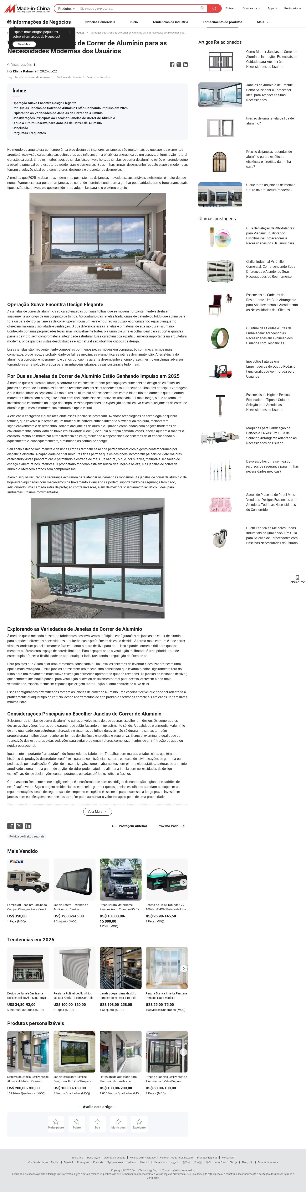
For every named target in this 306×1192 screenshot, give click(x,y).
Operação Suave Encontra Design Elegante (44, 103)
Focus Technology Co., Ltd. (146, 1170)
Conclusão (20, 128)
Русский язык (115, 1162)
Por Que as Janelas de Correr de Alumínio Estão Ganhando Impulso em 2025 (70, 108)
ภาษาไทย (220, 1162)
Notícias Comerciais (100, 22)
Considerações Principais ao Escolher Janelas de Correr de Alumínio (63, 118)
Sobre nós (77, 1157)
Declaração (93, 1157)
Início (134, 22)
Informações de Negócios (41, 22)
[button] (202, 8)
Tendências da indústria (170, 22)
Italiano (131, 1162)
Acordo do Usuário (114, 1157)
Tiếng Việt (247, 1162)
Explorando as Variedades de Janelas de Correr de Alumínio (57, 113)
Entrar (230, 8)
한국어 (186, 1162)
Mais (261, 22)
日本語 (198, 1162)
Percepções (228, 1157)
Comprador (250, 8)
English (55, 1162)
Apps (270, 8)
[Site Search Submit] (214, 8)
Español (68, 1162)
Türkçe (233, 1162)
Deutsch (144, 1162)
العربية (174, 1162)
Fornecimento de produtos (222, 22)
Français (98, 1162)
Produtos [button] (65, 8)
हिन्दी (208, 1162)
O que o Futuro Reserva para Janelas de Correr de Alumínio (57, 123)
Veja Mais (24, 44)
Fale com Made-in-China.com (176, 1157)
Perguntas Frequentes (29, 133)
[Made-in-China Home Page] (27, 8)
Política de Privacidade (142, 1157)
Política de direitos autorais (26, 836)
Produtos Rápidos (207, 1157)
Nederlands (160, 1162)
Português (83, 1162)
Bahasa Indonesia (268, 1162)
